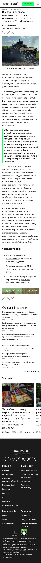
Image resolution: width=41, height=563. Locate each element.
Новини (16, 9)
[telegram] (18, 459)
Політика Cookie (9, 485)
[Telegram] (12, 32)
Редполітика (7, 474)
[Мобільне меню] (37, 3)
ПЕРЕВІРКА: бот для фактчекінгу (29, 475)
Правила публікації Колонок (29, 525)
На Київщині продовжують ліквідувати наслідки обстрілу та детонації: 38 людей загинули (20, 314)
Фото (4, 519)
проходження (19, 266)
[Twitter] (8, 32)
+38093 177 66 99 (20, 451)
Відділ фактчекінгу (29, 470)
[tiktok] (34, 459)
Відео (4, 515)
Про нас (5, 470)
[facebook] (7, 459)
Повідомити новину (29, 519)
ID (3, 497)
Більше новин (30, 371)
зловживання (12, 259)
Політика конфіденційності (10, 479)
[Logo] (10, 3)
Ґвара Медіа (7, 9)
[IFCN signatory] (24, 533)
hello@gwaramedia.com (20, 454)
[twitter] (23, 459)
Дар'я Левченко (9, 25)
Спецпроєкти (8, 524)
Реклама (6, 489)
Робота (5, 493)
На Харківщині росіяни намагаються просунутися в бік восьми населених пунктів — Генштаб (18, 336)
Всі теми (6, 501)
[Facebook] (3, 32)
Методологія (26, 481)
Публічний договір (10, 505)
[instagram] (12, 459)
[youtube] (29, 459)
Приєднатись (26, 515)
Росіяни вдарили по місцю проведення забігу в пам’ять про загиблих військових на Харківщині (20, 325)
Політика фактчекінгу (26, 486)
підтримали (24, 280)
